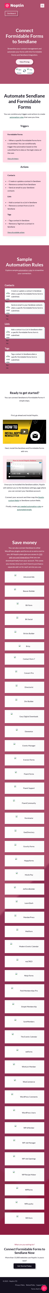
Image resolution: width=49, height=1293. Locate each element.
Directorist (29, 687)
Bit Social (29, 619)
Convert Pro (29, 673)
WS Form (28, 1218)
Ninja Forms (29, 976)
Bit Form (29, 605)
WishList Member (29, 1067)
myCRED (28, 961)
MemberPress (28, 917)
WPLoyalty (28, 1204)
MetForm (29, 931)
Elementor (29, 732)
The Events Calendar (29, 1037)
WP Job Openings (29, 1159)
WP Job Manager (29, 1143)
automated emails (24, 509)
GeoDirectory (29, 832)
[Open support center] (44, 1288)
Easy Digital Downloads (29, 717)
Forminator (29, 818)
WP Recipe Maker (29, 1175)
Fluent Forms (29, 774)
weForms (28, 1052)
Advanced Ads (28, 577)
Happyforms (29, 861)
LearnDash (29, 903)
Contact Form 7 (29, 659)
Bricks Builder (28, 633)
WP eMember (29, 1128)
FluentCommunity (29, 803)
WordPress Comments (29, 1097)
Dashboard (11, 13)
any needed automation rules (29, 506)
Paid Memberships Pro (29, 991)
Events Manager (28, 746)
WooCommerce (29, 1082)
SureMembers (28, 1022)
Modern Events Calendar (29, 946)
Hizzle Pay (29, 875)
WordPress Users (29, 1113)
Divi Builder (29, 701)
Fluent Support (29, 788)
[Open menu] (42, 5)
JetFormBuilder (29, 889)
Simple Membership (29, 1007)
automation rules (17, 117)
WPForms (29, 1190)
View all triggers (13, 159)
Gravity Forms (28, 846)
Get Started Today (24, 1266)
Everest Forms (29, 760)
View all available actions (15, 232)
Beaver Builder (29, 591)
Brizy (28, 646)
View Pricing (24, 62)
